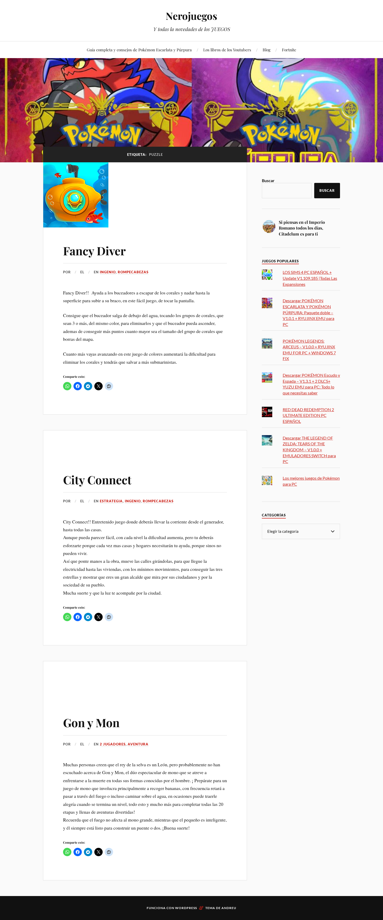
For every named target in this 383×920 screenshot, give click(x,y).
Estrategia (111, 501)
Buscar (268, 180)
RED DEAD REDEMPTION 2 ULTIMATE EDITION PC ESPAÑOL (308, 415)
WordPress (186, 908)
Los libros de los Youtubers (227, 49)
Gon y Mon (91, 722)
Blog (266, 49)
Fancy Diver (94, 250)
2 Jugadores (113, 744)
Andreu (228, 908)
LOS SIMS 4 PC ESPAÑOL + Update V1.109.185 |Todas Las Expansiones (310, 278)
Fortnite (289, 49)
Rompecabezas (133, 272)
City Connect (97, 479)
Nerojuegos (191, 15)
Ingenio (108, 272)
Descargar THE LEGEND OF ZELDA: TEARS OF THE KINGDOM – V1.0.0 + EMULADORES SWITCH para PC (309, 449)
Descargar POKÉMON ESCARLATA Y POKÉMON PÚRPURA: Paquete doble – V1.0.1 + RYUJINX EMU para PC (308, 312)
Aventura (138, 744)
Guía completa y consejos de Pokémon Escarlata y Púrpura (139, 49)
